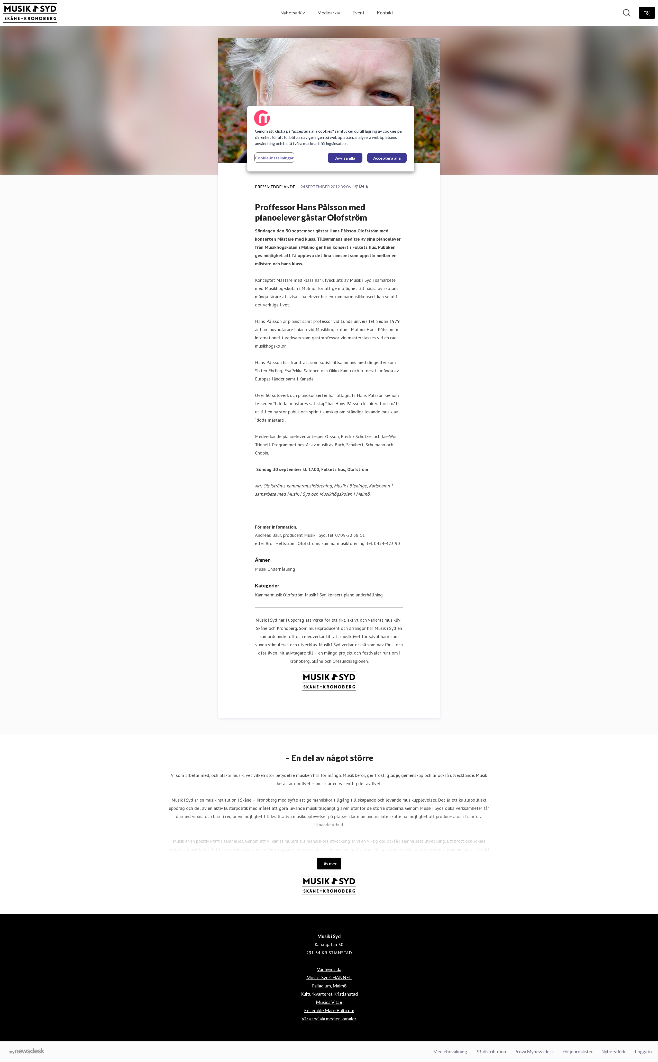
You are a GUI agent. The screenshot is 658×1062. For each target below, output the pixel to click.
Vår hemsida (329, 969)
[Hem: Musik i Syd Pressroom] (30, 13)
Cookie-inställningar (274, 157)
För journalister (577, 1051)
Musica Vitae (329, 1002)
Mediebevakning (450, 1051)
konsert (335, 595)
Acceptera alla (387, 158)
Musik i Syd (315, 595)
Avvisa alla (345, 158)
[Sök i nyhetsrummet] (627, 13)
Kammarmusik (268, 595)
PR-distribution (490, 1051)
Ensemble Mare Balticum (329, 1010)
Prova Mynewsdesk (534, 1051)
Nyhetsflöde (614, 1051)
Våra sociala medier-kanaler (329, 1018)
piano (349, 595)
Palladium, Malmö (329, 985)
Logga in (643, 1051)
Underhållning (281, 569)
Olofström (293, 595)
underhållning (369, 595)
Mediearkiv (328, 12)
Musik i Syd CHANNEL (329, 977)
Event (358, 12)
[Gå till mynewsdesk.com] (26, 1052)
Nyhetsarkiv (292, 12)
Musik (260, 569)
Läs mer (329, 863)
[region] (330, 138)
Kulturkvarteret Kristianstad (329, 994)
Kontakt (385, 12)
